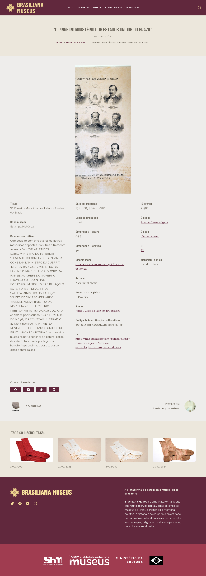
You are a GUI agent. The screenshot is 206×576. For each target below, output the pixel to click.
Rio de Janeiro (150, 236)
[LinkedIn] (54, 389)
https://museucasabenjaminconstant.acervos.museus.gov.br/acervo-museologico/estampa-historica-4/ (102, 343)
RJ (111, 36)
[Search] (199, 7)
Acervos (131, 7)
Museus (97, 7)
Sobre (82, 7)
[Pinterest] (41, 389)
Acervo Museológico (154, 222)
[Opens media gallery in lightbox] (103, 129)
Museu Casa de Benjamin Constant (97, 310)
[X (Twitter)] (28, 389)
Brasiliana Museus (30, 7)
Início (70, 7)
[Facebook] (15, 389)
